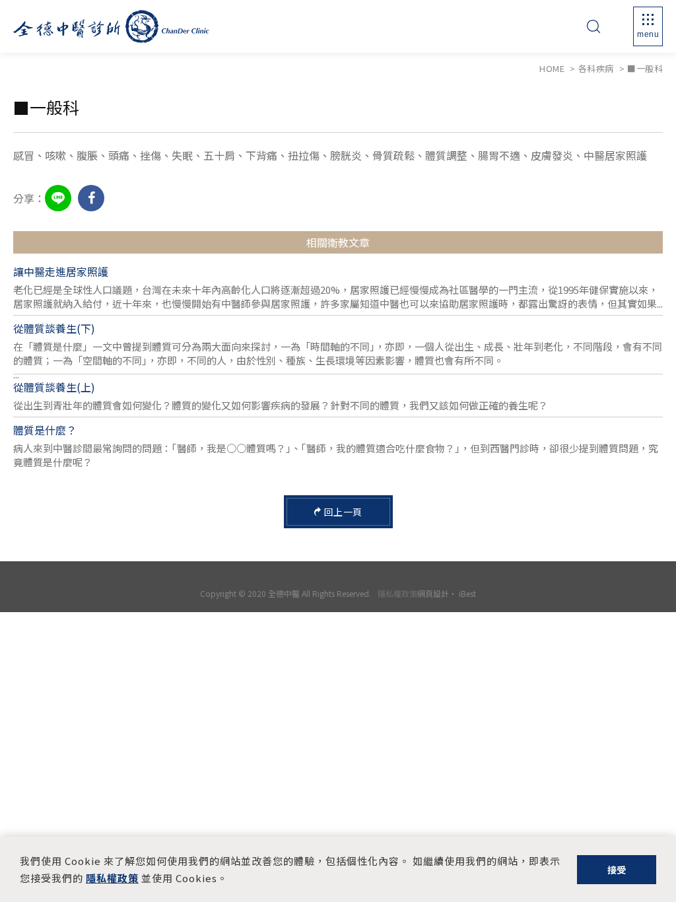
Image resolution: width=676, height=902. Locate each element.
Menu (648, 34)
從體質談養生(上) (54, 387)
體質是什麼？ (45, 430)
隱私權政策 (397, 593)
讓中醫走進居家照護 (60, 271)
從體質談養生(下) (54, 328)
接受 (616, 869)
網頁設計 (433, 593)
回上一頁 (343, 511)
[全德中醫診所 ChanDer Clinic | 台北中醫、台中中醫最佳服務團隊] (111, 26)
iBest (467, 593)
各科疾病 (596, 68)
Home (551, 68)
